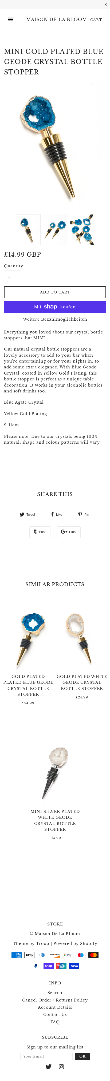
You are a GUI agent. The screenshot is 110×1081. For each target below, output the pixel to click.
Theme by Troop (31, 943)
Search (55, 992)
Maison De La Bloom (56, 19)
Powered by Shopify (75, 943)
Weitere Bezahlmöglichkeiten (55, 319)
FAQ (55, 1022)
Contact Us (55, 1014)
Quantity (12, 266)
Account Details (55, 1007)
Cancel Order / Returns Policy (55, 1000)
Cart (96, 20)
